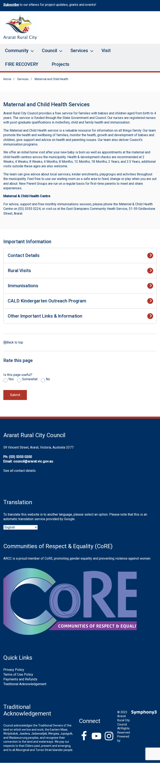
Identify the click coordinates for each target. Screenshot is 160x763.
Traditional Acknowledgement (24, 684)
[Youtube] (96, 736)
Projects (60, 64)
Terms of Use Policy (18, 674)
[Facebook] (84, 736)
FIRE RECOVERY (21, 64)
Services (76, 52)
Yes (11, 379)
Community (14, 52)
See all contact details (19, 471)
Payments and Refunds (20, 679)
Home (7, 79)
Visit (106, 50)
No (48, 379)
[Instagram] (109, 736)
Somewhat (30, 379)
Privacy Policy (13, 670)
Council (47, 52)
